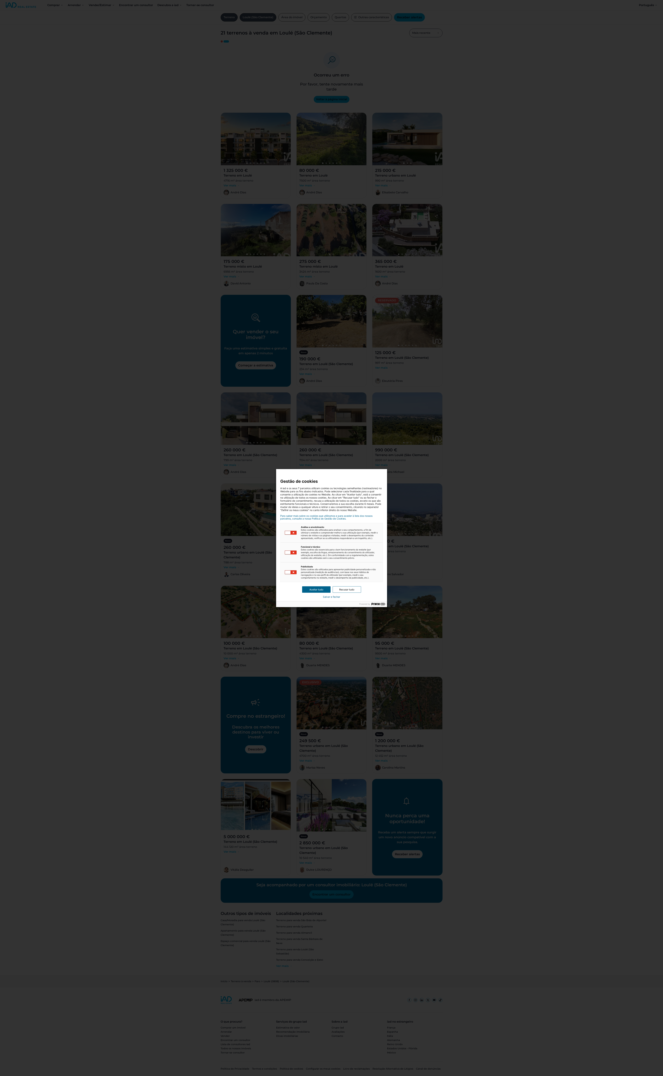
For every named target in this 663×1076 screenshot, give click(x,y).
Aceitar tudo (316, 589)
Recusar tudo (346, 589)
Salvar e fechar (331, 596)
